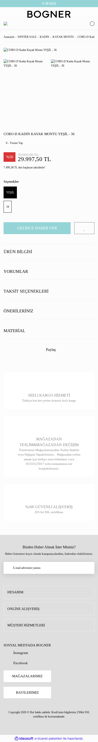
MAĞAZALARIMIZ (27, 676)
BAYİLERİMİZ (27, 692)
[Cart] (91, 23)
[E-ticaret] (48, 738)
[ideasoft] (24, 738)
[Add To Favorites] (84, 228)
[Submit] (88, 568)
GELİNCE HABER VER (37, 228)
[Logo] (49, 14)
